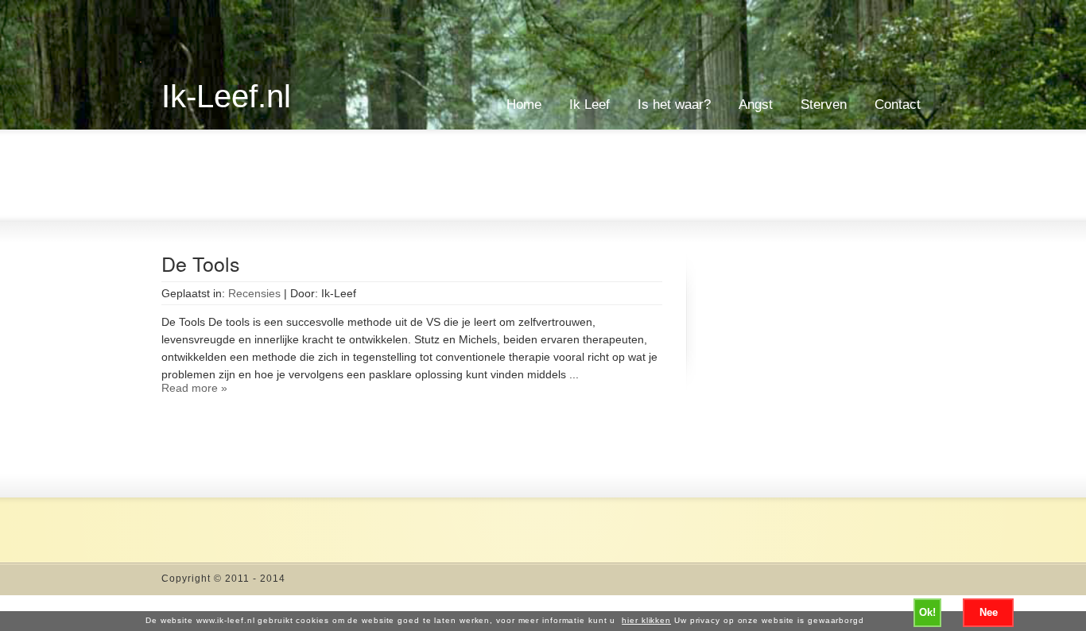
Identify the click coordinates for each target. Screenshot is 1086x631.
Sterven (824, 104)
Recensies (254, 293)
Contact (898, 104)
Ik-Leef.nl (226, 96)
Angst (756, 104)
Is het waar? (674, 104)
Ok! (927, 612)
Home (523, 104)
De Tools (200, 263)
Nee (988, 612)
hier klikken (646, 620)
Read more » (194, 387)
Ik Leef (589, 104)
